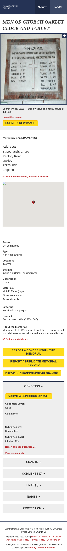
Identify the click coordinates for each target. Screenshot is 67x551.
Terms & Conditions (52, 536)
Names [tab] (32, 496)
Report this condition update (20, 447)
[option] (33, 76)
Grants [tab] (32, 462)
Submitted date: (14, 436)
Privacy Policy (38, 539)
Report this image (12, 117)
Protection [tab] (32, 508)
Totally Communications (42, 547)
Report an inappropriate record (31, 372)
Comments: (12, 413)
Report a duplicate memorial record (33, 363)
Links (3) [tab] (32, 485)
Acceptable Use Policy (18, 539)
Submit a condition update (28, 396)
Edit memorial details (16, 339)
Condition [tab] (32, 386)
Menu (41, 7)
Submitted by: (13, 426)
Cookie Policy (53, 539)
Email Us (35, 536)
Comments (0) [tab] (32, 473)
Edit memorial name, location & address (26, 176)
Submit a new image (20, 123)
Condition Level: (15, 403)
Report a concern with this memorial (33, 352)
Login (58, 6)
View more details (14, 453)
